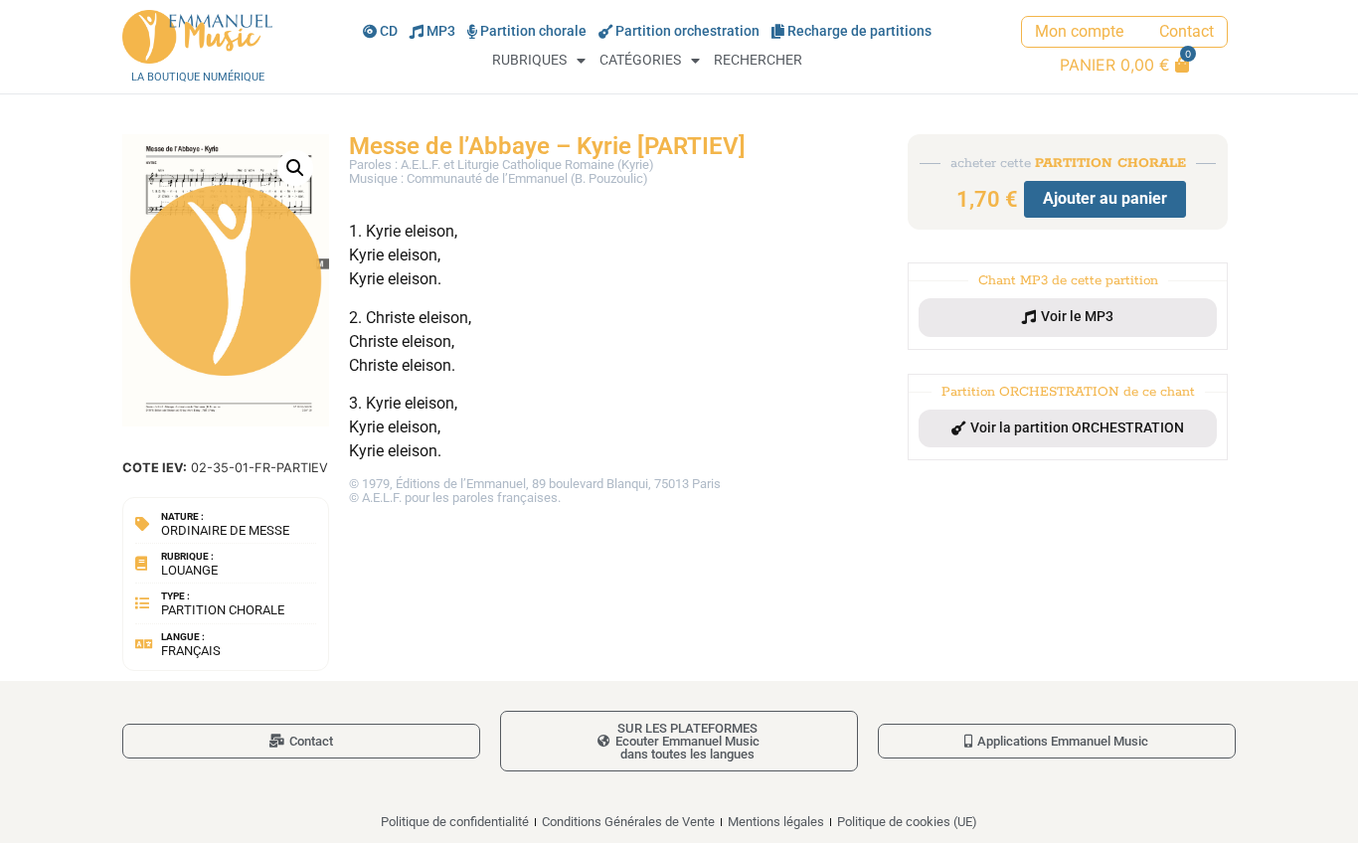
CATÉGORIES (640, 60)
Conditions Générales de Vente (628, 821)
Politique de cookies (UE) (907, 821)
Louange (189, 570)
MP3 (440, 31)
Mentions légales (776, 821)
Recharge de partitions (859, 31)
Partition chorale (533, 31)
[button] (295, 168)
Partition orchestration (687, 31)
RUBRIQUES (529, 60)
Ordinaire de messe (225, 530)
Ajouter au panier (1105, 198)
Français (191, 650)
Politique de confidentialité (455, 821)
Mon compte (1079, 31)
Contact (1186, 31)
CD (389, 31)
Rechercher (758, 60)
